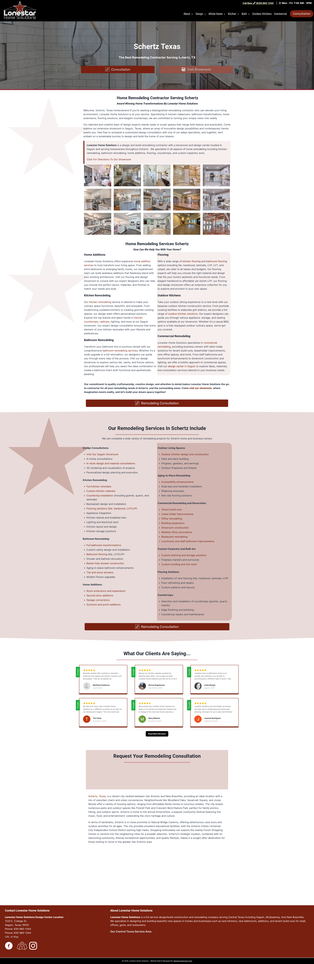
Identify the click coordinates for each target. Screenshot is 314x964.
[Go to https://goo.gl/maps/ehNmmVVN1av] (21, 946)
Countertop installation (99, 495)
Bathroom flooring (96, 554)
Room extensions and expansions (105, 590)
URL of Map (12, 936)
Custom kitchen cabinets (100, 491)
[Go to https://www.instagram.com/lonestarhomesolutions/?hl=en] (33, 946)
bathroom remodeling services (120, 350)
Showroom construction (175, 527)
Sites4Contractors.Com (182, 961)
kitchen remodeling (100, 302)
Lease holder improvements (177, 514)
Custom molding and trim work (179, 564)
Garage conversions (98, 600)
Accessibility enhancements (177, 481)
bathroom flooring (216, 261)
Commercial (280, 13)
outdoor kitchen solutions (183, 313)
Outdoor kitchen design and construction (185, 454)
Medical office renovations (176, 532)
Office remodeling (171, 518)
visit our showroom (200, 388)
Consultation (301, 13)
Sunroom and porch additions (103, 604)
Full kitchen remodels (98, 486)
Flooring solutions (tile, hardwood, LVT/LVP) (111, 508)
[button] (118, 69)
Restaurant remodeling (174, 536)
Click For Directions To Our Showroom (109, 159)
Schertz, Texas (97, 796)
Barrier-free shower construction (105, 563)
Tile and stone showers (99, 572)
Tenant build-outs (171, 509)
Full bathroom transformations (103, 545)
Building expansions (172, 523)
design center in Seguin (182, 366)
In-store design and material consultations (110, 463)
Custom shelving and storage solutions (183, 555)
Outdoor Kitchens (262, 13)
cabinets (104, 321)
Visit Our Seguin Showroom (102, 454)
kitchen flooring (191, 261)
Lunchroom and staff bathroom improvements (187, 541)
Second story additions (99, 595)
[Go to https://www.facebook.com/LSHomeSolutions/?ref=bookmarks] (9, 946)
